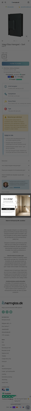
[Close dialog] (29, 196)
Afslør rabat (8, 208)
